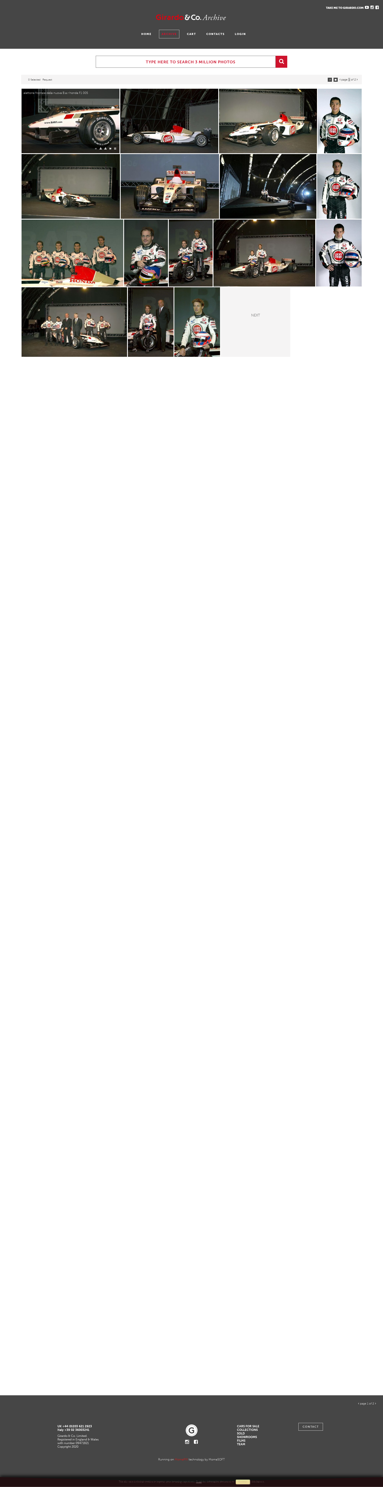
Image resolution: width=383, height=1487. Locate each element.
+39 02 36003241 (76, 1430)
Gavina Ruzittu (43, 17)
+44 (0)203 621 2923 (77, 1426)
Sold (241, 1433)
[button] (372, 1470)
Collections (247, 1430)
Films (241, 1440)
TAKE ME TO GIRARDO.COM (345, 8)
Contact (311, 1426)
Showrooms (247, 1437)
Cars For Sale (248, 1426)
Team (241, 1444)
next (255, 315)
